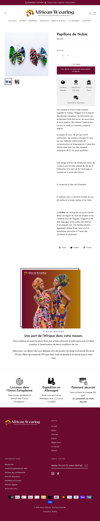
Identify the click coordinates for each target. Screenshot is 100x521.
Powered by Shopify (50, 511)
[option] (50, 2)
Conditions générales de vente (16, 468)
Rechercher (9, 464)
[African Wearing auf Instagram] (52, 473)
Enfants (44, 21)
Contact (86, 21)
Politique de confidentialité (15, 472)
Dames (23, 21)
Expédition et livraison (13, 480)
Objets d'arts (58, 21)
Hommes (33, 21)
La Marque (74, 21)
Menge (60, 50)
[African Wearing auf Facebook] (58, 473)
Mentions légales (11, 484)
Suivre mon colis (11, 488)
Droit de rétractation (12, 476)
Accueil (13, 21)
